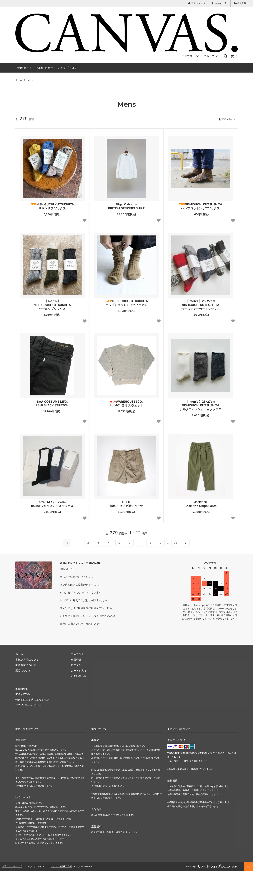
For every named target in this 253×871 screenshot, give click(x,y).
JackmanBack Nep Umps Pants (201, 504)
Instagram (21, 688)
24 (175, 542)
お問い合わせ (44, 67)
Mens (30, 80)
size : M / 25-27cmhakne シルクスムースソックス (52, 504)
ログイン (219, 3)
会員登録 (242, 3)
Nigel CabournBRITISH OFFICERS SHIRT (126, 206)
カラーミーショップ (12, 866)
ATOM (26, 694)
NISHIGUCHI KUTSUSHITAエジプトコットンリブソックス (127, 303)
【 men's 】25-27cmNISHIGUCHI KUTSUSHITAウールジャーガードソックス (200, 305)
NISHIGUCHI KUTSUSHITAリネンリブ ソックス (55, 206)
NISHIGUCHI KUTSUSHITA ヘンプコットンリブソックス (201, 206)
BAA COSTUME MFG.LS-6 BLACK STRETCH (52, 403)
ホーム (18, 80)
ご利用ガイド (23, 67)
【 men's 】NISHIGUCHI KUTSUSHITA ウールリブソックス (52, 305)
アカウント (197, 3)
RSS (17, 694)
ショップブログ (67, 67)
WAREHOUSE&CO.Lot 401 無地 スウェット (126, 403)
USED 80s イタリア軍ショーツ (126, 504)
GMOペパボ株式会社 (61, 866)
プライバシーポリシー (28, 705)
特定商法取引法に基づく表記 (32, 699)
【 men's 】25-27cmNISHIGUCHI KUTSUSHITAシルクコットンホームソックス (200, 405)
